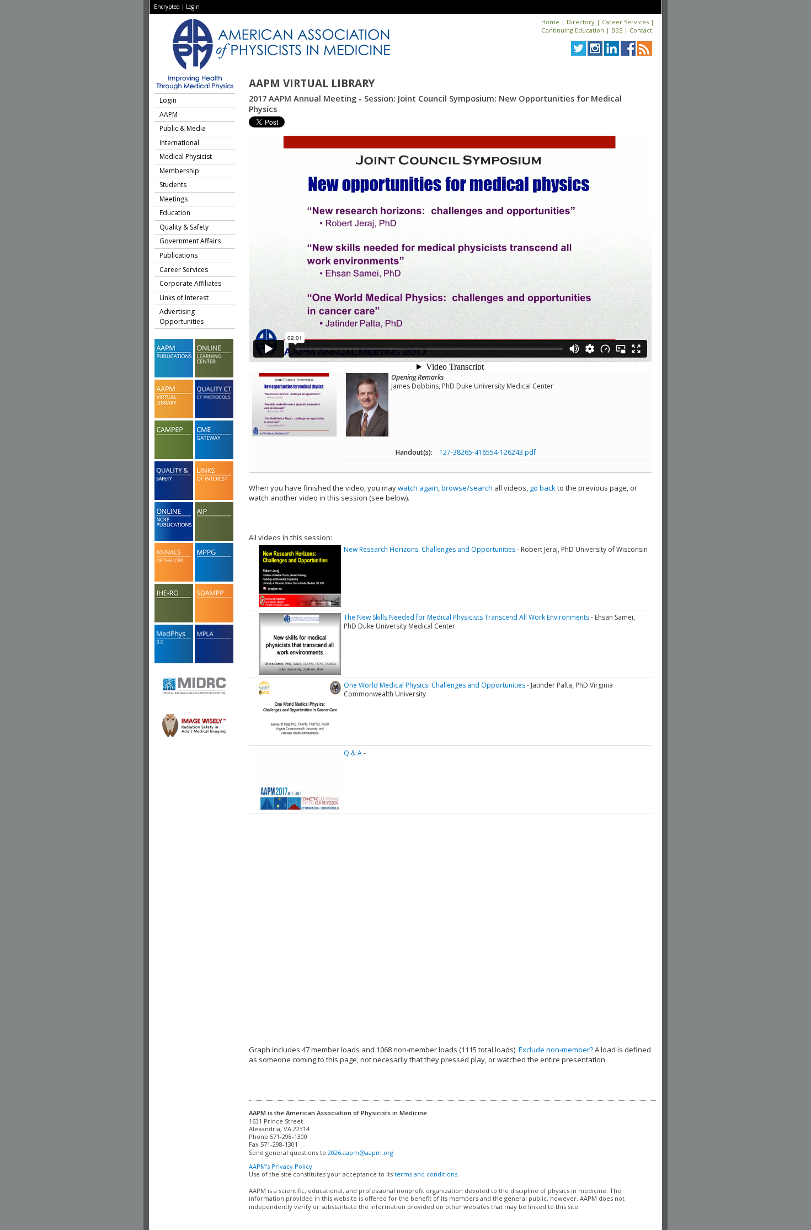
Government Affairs (190, 241)
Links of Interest (184, 297)
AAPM (168, 114)
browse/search (467, 488)
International (179, 142)
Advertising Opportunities (181, 316)
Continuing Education (572, 30)
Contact (640, 30)
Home (550, 22)
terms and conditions (425, 1174)
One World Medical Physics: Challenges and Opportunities (434, 685)
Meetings (173, 199)
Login (193, 6)
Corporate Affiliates (190, 283)
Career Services (625, 22)
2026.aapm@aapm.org (360, 1152)
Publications (178, 255)
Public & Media (182, 128)
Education (174, 212)
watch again (418, 488)
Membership (179, 170)
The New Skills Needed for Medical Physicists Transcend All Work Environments (466, 617)
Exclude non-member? (556, 1050)
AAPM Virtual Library (312, 83)
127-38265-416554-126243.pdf (487, 452)
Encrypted (167, 6)
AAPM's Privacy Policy (280, 1166)
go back (543, 488)
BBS (616, 30)
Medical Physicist (185, 156)
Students (172, 184)
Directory (581, 22)
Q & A (353, 753)
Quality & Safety (184, 227)
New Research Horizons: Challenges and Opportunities (429, 549)
